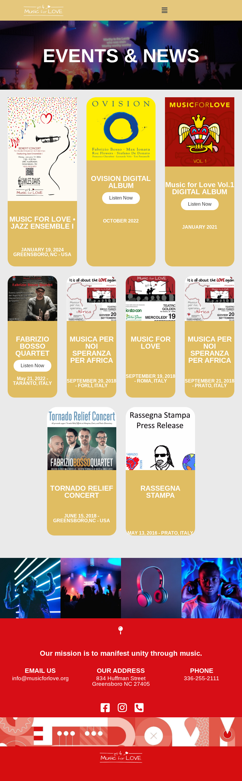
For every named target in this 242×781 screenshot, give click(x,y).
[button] (164, 10)
